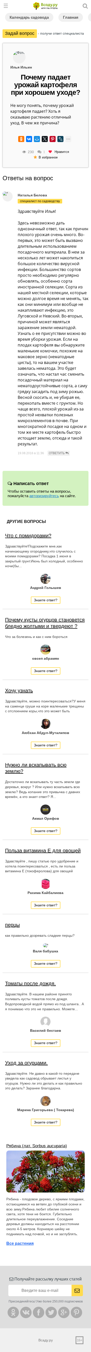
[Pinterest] (53, 139)
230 (31, 152)
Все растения (20, 1243)
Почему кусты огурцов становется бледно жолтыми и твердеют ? (45, 623)
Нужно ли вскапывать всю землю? (35, 768)
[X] (45, 139)
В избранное (48, 157)
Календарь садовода (29, 17)
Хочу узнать (19, 690)
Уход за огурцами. (26, 1063)
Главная (70, 17)
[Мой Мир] (37, 139)
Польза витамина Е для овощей (43, 850)
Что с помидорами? (28, 535)
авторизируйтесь (44, 496)
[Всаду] (45, 6)
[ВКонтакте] (29, 139)
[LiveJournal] (60, 139)
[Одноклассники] (21, 139)
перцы (12, 925)
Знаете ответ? (45, 600)
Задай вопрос (19, 33)
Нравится (61, 152)
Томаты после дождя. (30, 983)
